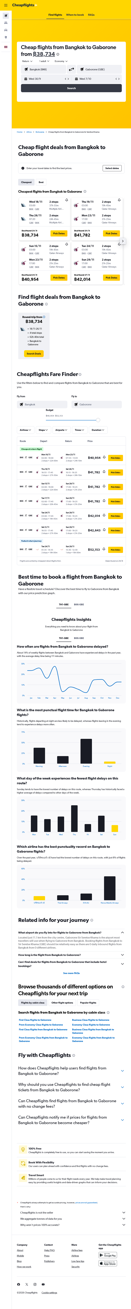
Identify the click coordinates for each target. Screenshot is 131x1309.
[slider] (98, 420)
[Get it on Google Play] (108, 1255)
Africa (29, 132)
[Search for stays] (5, 22)
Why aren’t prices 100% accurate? (40, 1225)
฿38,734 (44, 54)
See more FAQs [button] (71, 973)
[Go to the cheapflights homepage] (25, 5)
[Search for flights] (5, 15)
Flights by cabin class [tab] (32, 1002)
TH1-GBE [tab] (64, 604)
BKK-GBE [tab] (79, 604)
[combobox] (61, 61)
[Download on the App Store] (108, 1263)
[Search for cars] (5, 30)
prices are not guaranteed (86, 1202)
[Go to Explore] (5, 37)
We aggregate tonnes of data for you (41, 1218)
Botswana (40, 132)
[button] (6, 5)
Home (19, 132)
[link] (34, 353)
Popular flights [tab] (88, 1002)
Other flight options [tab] (62, 1002)
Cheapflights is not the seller (36, 1212)
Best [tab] (41, 182)
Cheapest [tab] (26, 182)
